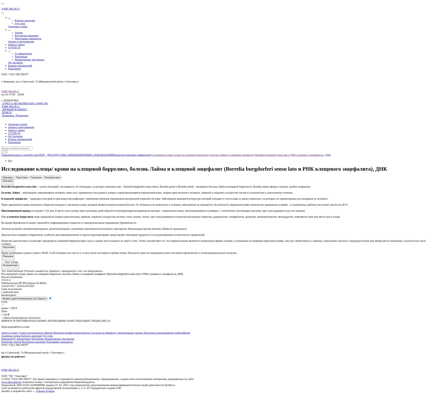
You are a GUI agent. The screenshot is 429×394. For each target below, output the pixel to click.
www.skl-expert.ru (11, 382)
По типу (34, 155)
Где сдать (20, 23)
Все (10, 160)
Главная (5, 155)
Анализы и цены (20, 155)
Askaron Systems (45, 391)
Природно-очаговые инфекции (131, 155)
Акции (19, 32)
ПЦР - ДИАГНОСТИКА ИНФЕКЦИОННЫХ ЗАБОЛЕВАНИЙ (76, 155)
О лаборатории (23, 53)
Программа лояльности (28, 38)
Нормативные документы (29, 59)
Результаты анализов (26, 35)
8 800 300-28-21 (10, 91)
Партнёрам (21, 56)
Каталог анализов (25, 20)
